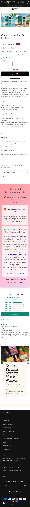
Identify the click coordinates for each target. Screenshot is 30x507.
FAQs (4, 435)
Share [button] (4, 176)
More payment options (15, 77)
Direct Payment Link (8, 424)
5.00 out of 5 (19, 297)
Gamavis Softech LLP (19, 504)
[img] (5, 324)
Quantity (3, 60)
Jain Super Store (13, 504)
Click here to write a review (15, 273)
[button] (2, 8)
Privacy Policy (7, 427)
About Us (5, 417)
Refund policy (7, 449)
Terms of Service (7, 445)
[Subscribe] (25, 485)
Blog (4, 442)
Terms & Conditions (8, 431)
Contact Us (6, 420)
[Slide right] (18, 30)
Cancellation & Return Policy (11, 438)
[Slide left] (11, 30)
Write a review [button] (15, 314)
